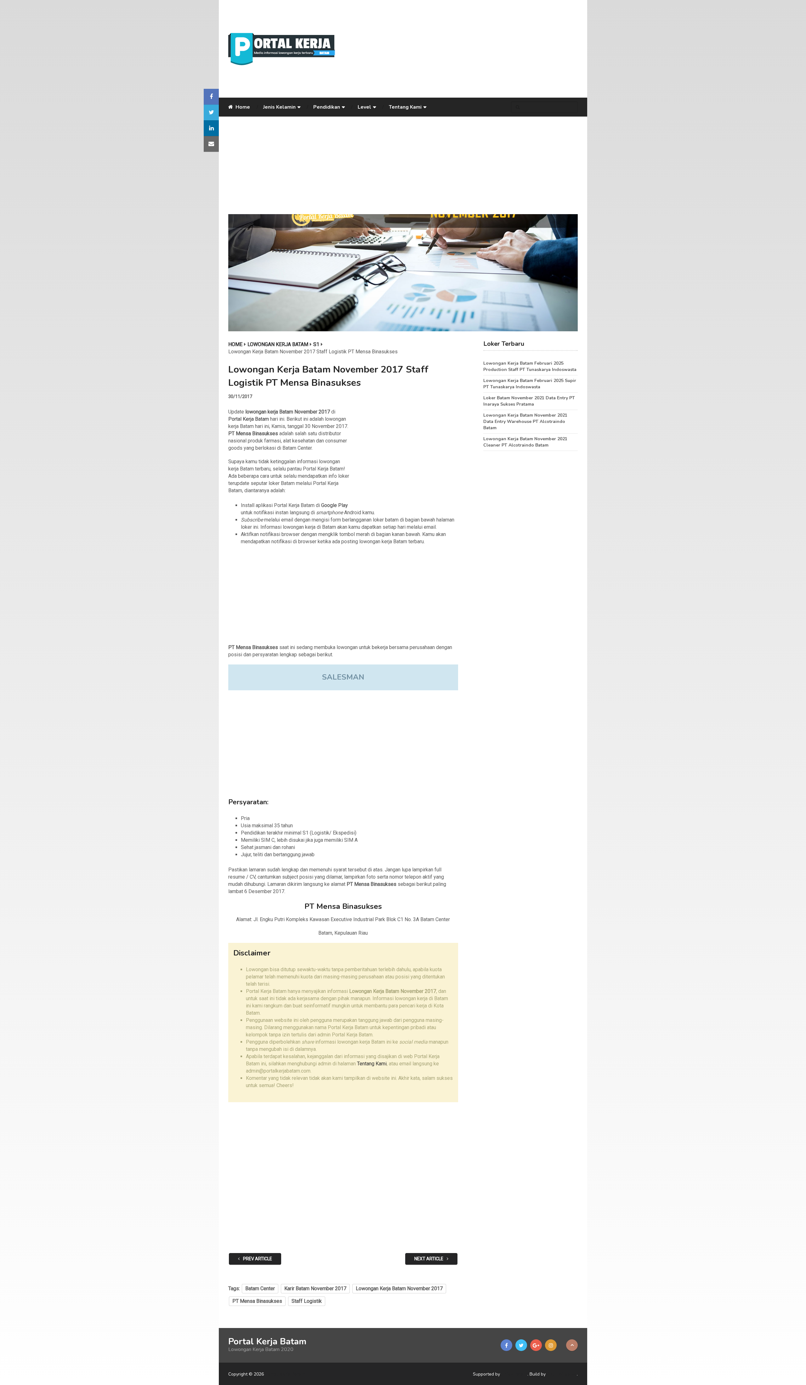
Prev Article (257, 1258)
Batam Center (260, 1288)
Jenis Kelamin (279, 107)
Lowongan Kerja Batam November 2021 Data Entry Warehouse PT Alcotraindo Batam (525, 421)
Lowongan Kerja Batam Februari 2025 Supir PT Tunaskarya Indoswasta (529, 384)
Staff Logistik (307, 1301)
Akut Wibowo (562, 1374)
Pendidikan (326, 107)
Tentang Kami (405, 107)
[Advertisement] (461, 49)
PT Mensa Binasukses (257, 1301)
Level (364, 107)
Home (242, 107)
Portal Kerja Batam (248, 419)
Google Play (334, 505)
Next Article (429, 1258)
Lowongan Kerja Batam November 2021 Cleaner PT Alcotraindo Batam (525, 442)
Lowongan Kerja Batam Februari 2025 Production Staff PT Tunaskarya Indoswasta (529, 366)
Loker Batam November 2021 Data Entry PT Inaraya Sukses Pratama (529, 401)
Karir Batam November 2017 (315, 1288)
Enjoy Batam (514, 1374)
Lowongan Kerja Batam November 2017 (399, 1288)
